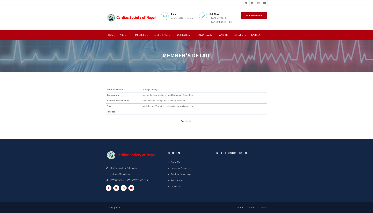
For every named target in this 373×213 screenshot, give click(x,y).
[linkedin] (252, 3)
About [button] (124, 35)
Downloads (176, 186)
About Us (175, 162)
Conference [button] (161, 35)
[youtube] (264, 3)
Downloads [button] (205, 35)
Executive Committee (181, 168)
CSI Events (240, 35)
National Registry (254, 15)
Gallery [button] (255, 35)
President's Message (181, 174)
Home (111, 35)
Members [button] (140, 35)
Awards (223, 35)
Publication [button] (183, 35)
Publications (177, 180)
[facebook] (240, 3)
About (251, 207)
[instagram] (258, 3)
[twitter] (246, 3)
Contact (263, 207)
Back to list (186, 121)
